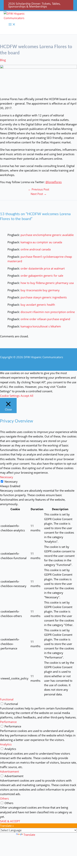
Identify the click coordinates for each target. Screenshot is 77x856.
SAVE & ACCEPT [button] (10, 821)
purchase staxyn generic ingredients (44, 297)
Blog (3, 60)
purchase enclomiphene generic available (47, 235)
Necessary (11, 481)
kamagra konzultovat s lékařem (41, 326)
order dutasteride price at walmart (43, 268)
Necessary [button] (6, 477)
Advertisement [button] (9, 771)
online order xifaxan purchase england (45, 319)
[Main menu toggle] (12, 24)
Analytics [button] (6, 744)
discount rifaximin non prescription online (48, 312)
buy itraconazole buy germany (40, 290)
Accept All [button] (27, 396)
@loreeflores (53, 182)
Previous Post (38, 189)
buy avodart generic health (38, 304)
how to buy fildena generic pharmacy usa (47, 283)
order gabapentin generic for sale (42, 275)
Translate (29, 835)
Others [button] (4, 798)
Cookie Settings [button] (10, 396)
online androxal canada (36, 249)
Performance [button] (8, 722)
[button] (38, 5)
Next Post (39, 194)
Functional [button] (6, 699)
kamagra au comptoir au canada (41, 242)
